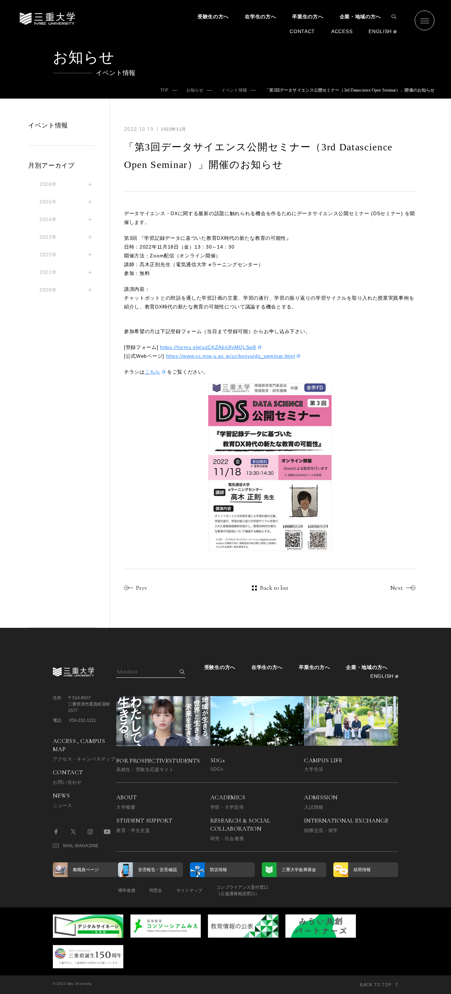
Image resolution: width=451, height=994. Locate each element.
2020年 (48, 290)
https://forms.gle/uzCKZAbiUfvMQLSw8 (208, 347)
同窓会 (155, 890)
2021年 (48, 272)
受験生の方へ (213, 16)
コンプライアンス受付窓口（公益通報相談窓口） (242, 890)
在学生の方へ (260, 16)
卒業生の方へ (307, 16)
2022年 (48, 254)
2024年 (48, 219)
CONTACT (302, 31)
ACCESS (341, 31)
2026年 (48, 184)
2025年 (48, 202)
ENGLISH (380, 31)
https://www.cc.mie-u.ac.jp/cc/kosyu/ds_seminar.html (230, 356)
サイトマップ (189, 890)
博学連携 (126, 890)
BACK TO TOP (375, 984)
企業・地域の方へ (360, 16)
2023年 (48, 237)
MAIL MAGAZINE (81, 846)
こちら (152, 372)
